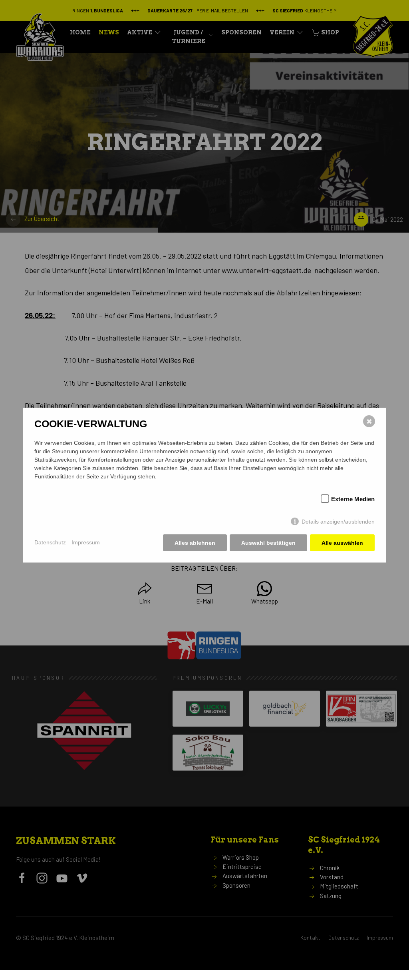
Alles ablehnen (195, 543)
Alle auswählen (342, 543)
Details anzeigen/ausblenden (338, 521)
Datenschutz (50, 542)
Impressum (85, 542)
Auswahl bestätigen (268, 543)
